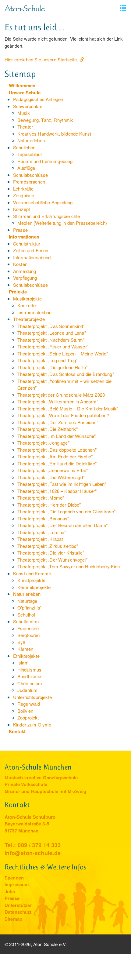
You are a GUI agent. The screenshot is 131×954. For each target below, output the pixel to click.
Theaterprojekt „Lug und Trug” (47, 360)
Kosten (20, 264)
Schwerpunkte (27, 106)
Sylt (21, 642)
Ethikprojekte (26, 656)
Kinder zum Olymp (32, 724)
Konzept (21, 209)
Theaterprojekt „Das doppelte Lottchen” (57, 449)
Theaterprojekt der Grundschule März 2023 (61, 394)
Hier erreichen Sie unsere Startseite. (41, 59)
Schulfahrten (26, 621)
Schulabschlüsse (30, 175)
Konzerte (26, 305)
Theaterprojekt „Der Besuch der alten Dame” (62, 525)
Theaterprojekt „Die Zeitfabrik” (47, 429)
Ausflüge (26, 168)
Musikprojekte (27, 298)
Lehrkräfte (23, 188)
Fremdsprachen (29, 181)
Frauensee (28, 628)
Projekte (18, 291)
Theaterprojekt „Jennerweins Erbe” (52, 470)
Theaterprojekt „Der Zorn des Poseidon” (57, 422)
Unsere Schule (25, 92)
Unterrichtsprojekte (32, 697)
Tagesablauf (29, 154)
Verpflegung (25, 278)
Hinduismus (29, 669)
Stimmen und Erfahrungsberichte (46, 216)
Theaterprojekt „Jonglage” (43, 442)
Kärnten (25, 649)
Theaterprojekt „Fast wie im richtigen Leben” (61, 484)
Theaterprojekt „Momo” (40, 497)
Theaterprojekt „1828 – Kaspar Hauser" (57, 491)
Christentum (29, 683)
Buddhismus (30, 676)
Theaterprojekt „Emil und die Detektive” (57, 463)
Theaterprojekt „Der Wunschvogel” (52, 559)
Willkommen (22, 85)
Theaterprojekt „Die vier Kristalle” (50, 552)
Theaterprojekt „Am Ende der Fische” (55, 456)
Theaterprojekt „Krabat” (40, 539)
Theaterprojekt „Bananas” (43, 518)
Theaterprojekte (29, 319)
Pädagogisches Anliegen (38, 99)
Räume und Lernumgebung (45, 161)
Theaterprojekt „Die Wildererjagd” (50, 477)
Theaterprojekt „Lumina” (41, 532)
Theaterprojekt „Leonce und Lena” (51, 333)
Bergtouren (28, 635)
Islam (23, 662)
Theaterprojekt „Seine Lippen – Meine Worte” (62, 353)
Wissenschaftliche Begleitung (43, 202)
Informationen (24, 236)
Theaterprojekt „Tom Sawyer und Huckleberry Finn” (69, 566)
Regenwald (28, 704)
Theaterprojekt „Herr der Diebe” (49, 504)
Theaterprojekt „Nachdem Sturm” (51, 340)
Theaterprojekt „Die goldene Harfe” (52, 367)
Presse (20, 230)
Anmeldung (24, 271)
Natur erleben (31, 140)
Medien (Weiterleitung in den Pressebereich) (62, 223)
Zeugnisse (23, 195)
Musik (23, 113)
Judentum (27, 690)
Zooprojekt (28, 717)
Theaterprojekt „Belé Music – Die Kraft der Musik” (67, 408)
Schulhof (26, 614)
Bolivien (25, 711)
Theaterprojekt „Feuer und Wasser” (52, 346)
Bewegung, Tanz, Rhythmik (45, 120)
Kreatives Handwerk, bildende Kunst (54, 133)
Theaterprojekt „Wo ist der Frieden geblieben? (63, 415)
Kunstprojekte (31, 580)
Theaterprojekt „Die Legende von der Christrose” (66, 511)
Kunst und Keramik (32, 573)
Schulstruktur (26, 243)
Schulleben (24, 147)
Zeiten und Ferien (30, 250)
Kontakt (17, 731)
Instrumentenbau (34, 312)
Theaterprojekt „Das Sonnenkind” (51, 326)
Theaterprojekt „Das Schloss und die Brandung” (65, 374)
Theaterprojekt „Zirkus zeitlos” (47, 546)
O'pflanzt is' (29, 607)
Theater (25, 126)
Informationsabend (32, 257)
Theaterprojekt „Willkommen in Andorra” (57, 401)
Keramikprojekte (34, 587)
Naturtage (27, 601)
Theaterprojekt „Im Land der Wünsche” (56, 436)
